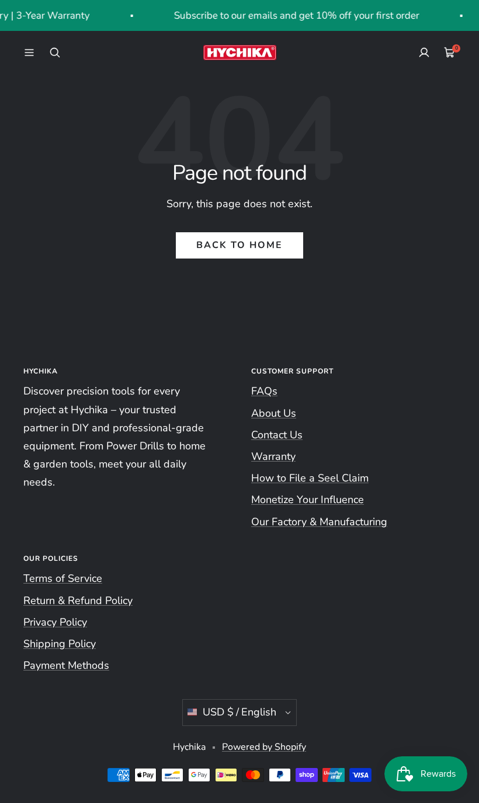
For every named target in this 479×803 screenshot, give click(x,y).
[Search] (55, 52)
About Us (273, 413)
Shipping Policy (59, 644)
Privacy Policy (55, 622)
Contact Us (277, 435)
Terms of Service (62, 578)
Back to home (239, 245)
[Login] (424, 52)
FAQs (264, 391)
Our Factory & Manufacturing (319, 522)
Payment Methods (66, 665)
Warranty (273, 456)
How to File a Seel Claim (310, 478)
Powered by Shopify (264, 747)
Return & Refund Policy (78, 600)
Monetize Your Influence (307, 500)
